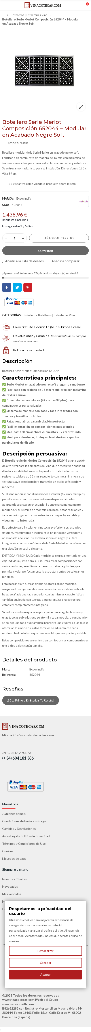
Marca (6, 669)
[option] (45, 71)
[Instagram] (28, 770)
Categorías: (11, 315)
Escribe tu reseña (17, 143)
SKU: (5, 205)
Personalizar (45, 951)
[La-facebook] (8, 770)
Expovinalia (23, 198)
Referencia (9, 674)
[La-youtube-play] (18, 770)
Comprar (45, 251)
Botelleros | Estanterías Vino (56, 315)
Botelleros (30, 315)
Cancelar (45, 962)
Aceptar (45, 974)
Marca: (7, 198)
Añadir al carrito (59, 238)
